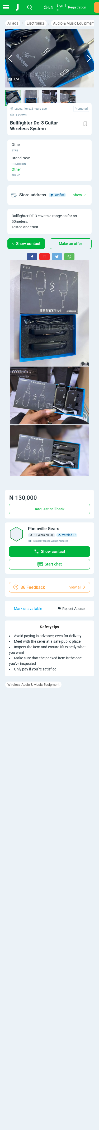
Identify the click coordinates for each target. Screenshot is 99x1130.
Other (16, 169)
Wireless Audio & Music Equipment (33, 685)
